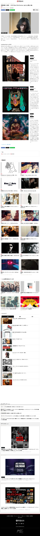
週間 (20, 316)
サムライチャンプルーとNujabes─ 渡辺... (19, 352)
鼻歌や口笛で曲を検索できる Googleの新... (20, 332)
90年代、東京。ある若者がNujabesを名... (19, 318)
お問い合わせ (20, 517)
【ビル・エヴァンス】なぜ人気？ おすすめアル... (21, 366)
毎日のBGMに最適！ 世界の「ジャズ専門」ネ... (20, 325)
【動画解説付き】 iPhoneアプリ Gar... (19, 345)
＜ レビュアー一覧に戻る (6, 144)
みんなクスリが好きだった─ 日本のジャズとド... (20, 359)
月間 (32, 316)
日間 (7, 316)
